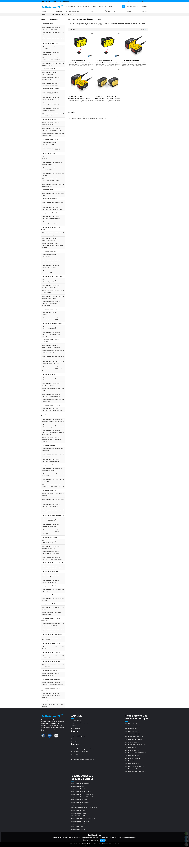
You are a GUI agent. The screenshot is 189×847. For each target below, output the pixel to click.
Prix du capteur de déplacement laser (122, 116)
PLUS (42, 731)
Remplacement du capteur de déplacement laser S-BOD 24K (91, 118)
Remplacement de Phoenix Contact (135, 771)
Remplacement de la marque (79, 723)
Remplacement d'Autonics (132, 726)
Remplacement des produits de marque (67, 11)
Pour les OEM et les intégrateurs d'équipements (85, 749)
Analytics (92, 843)
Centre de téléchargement (78, 736)
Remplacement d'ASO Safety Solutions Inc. (83, 818)
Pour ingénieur (75, 754)
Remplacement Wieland (78, 829)
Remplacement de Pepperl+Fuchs (80, 783)
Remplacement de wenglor (78, 813)
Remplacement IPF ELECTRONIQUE (135, 753)
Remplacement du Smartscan (79, 805)
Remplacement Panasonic (132, 758)
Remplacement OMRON (78, 816)
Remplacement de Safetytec (79, 799)
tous (47, 14)
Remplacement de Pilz (77, 786)
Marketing (105, 843)
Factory (130, 1)
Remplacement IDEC (131, 747)
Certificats (73, 726)
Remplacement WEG (77, 826)
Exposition (74, 741)
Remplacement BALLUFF (132, 728)
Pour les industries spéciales (79, 757)
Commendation (137, 1)
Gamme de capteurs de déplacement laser (102, 116)
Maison (44, 11)
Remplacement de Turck (78, 810)
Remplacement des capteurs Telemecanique (84, 807)
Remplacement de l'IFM (132, 750)
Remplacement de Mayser (132, 761)
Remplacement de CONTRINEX (134, 736)
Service (92, 11)
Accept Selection (94, 840)
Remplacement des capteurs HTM (135, 745)
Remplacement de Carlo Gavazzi (134, 769)
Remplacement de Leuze (132, 755)
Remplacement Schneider (78, 824)
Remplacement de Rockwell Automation (82, 797)
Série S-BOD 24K (72, 118)
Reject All (86, 840)
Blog (72, 738)
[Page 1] (105, 106)
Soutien (129, 11)
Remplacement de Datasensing (134, 739)
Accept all (102, 840)
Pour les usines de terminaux (79, 751)
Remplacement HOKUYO (132, 763)
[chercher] (123, 6)
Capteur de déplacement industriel (139, 116)
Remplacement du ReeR (78, 789)
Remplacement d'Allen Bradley (80, 821)
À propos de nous (110, 11)
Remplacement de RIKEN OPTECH (81, 791)
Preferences (98, 843)
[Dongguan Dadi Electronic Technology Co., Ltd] (52, 6)
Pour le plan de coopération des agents (82, 759)
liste (144, 29)
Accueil (43, 14)
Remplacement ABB (131, 723)
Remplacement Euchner (132, 742)
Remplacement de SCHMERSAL (80, 802)
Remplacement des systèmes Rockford (82, 794)
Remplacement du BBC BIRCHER (134, 766)
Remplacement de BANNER (133, 731)
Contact (144, 11)
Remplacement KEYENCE (132, 734)
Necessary (85, 843)
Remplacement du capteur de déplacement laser (79, 116)
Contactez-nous (75, 728)
